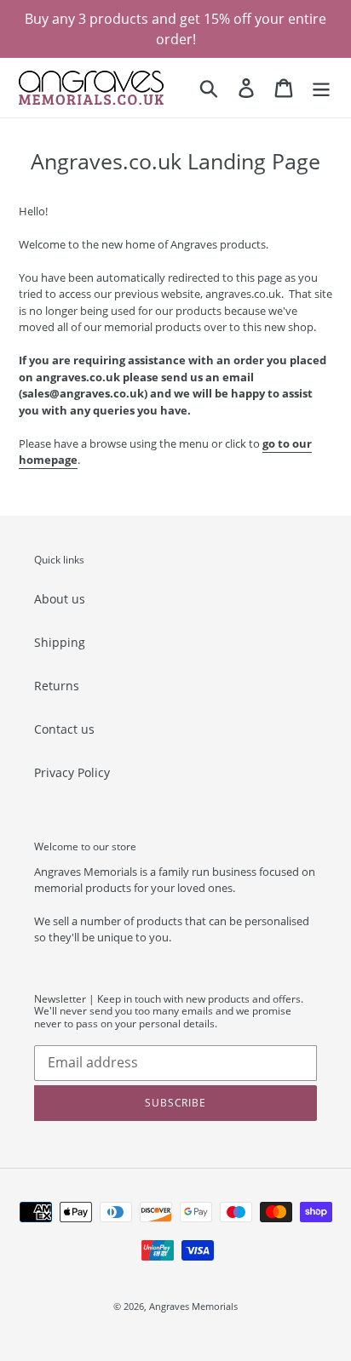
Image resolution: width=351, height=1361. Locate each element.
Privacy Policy (72, 772)
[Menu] (321, 87)
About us (59, 599)
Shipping (59, 642)
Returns (56, 686)
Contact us (64, 729)
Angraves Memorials (193, 1306)
